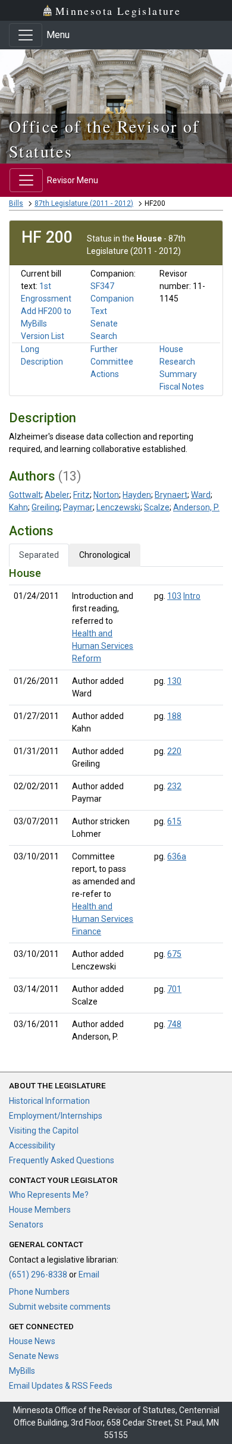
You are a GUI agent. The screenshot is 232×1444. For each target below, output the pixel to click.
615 (174, 821)
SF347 (102, 286)
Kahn (18, 507)
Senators (26, 1224)
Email (89, 1274)
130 (174, 681)
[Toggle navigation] (25, 35)
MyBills (22, 1371)
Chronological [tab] (104, 555)
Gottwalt (25, 495)
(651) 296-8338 (38, 1274)
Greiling (45, 507)
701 (174, 989)
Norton (106, 495)
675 (174, 954)
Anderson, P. (196, 507)
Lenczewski (118, 507)
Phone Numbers (39, 1292)
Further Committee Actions (111, 361)
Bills (16, 203)
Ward (201, 495)
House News (32, 1341)
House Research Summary (178, 361)
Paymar (78, 507)
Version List (42, 336)
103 (174, 596)
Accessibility (32, 1145)
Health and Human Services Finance (102, 919)
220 (174, 751)
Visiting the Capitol (44, 1130)
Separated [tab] (39, 555)
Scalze (157, 507)
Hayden (137, 495)
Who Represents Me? (49, 1195)
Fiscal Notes (181, 386)
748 (174, 1024)
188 (174, 716)
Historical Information (49, 1101)
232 (174, 786)
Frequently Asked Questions (61, 1160)
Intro (191, 596)
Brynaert (171, 495)
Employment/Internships (55, 1115)
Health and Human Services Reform (102, 646)
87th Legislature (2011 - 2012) (84, 203)
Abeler (57, 495)
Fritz (81, 495)
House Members (40, 1209)
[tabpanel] (116, 807)
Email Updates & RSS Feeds (60, 1385)
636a (176, 856)
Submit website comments (60, 1306)
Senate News (34, 1356)
